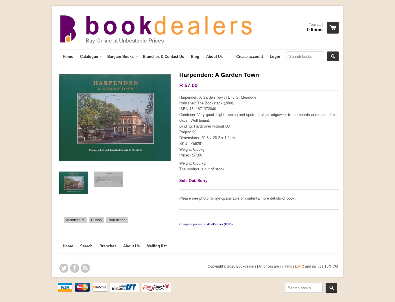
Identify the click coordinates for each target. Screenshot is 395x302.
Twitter (64, 268)
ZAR (299, 266)
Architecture (75, 220)
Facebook (74, 268)
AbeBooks (215, 224)
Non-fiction (116, 220)
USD (228, 224)
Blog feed (85, 268)
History (96, 220)
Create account (249, 56)
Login (275, 56)
